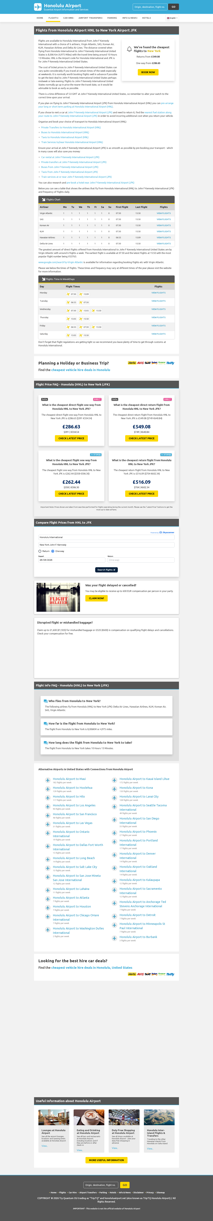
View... (45, 1146)
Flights (53, 18)
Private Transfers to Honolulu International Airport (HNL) (71, 127)
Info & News (129, 18)
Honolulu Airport (66, 7)
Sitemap (160, 1192)
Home (40, 18)
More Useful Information (106, 1160)
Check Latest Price (71, 438)
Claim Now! (96, 598)
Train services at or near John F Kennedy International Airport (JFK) (76, 177)
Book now (148, 72)
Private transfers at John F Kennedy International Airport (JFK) (73, 162)
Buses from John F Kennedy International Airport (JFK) (69, 167)
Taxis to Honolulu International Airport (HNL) (65, 137)
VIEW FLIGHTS (164, 213)
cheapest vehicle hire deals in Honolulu (80, 370)
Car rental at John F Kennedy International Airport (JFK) (70, 157)
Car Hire (68, 18)
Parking (112, 18)
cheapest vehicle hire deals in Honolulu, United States (91, 967)
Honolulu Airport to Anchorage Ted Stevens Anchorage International (143, 905)
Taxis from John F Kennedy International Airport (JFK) (69, 172)
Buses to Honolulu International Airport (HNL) (65, 132)
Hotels (146, 18)
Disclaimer (138, 1192)
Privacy (150, 1192)
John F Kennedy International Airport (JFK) (90, 112)
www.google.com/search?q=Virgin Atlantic (60, 262)
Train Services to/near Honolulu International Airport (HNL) (72, 142)
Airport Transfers (90, 18)
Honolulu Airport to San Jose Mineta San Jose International (77, 879)
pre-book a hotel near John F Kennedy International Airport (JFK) (100, 182)
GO (173, 6)
